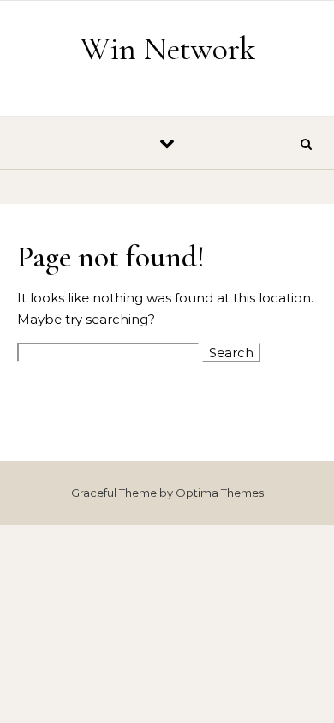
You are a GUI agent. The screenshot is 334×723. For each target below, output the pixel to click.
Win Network (168, 49)
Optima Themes (220, 492)
